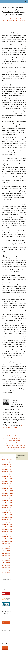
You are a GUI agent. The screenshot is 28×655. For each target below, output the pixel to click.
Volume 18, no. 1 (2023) (7, 476)
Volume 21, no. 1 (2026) (7, 462)
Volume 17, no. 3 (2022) (7, 483)
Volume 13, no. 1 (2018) (7, 517)
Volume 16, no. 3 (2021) (7, 495)
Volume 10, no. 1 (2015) (7, 541)
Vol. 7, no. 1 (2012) (6, 565)
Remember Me (6, 643)
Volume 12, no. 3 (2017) (7, 522)
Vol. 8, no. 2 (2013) (6, 555)
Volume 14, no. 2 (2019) (7, 510)
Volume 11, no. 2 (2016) (7, 531)
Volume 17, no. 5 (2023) (7, 478)
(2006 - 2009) (4, 582)
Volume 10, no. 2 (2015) (7, 538)
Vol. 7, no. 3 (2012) (6, 560)
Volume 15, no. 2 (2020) (7, 505)
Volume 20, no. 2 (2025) (7, 464)
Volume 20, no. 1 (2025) (7, 466)
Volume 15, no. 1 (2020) (7, 507)
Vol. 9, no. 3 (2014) (6, 546)
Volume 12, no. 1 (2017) (7, 526)
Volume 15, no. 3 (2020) (7, 502)
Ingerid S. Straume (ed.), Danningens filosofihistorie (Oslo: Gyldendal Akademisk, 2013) (15, 447)
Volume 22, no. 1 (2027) (7, 459)
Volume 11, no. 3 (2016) (7, 529)
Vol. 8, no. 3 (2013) (6, 553)
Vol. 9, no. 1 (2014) (6, 550)
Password (4, 637)
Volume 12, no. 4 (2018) (7, 519)
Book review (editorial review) (10, 19)
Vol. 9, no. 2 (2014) (6, 548)
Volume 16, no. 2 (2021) (7, 498)
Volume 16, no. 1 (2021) (7, 500)
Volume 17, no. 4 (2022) (7, 481)
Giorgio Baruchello (21, 20)
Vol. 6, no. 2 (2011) (6, 567)
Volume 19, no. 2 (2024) (7, 469)
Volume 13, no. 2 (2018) (7, 514)
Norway (3, 20)
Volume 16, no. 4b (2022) (7, 490)
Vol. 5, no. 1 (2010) (6, 572)
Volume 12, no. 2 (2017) (7, 524)
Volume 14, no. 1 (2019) (7, 512)
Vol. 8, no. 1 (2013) (6, 558)
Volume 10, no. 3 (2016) (7, 536)
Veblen (7, 20)
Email (3, 616)
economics (11, 20)
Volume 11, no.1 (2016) (7, 534)
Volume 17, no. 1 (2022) (7, 488)
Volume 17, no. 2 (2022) (7, 486)
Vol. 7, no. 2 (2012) (6, 562)
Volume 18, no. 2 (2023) (7, 474)
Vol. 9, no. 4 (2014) (6, 543)
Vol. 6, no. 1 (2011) (6, 570)
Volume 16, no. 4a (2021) (7, 493)
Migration (22, 19)
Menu (3, 1)
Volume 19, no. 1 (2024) (7, 471)
